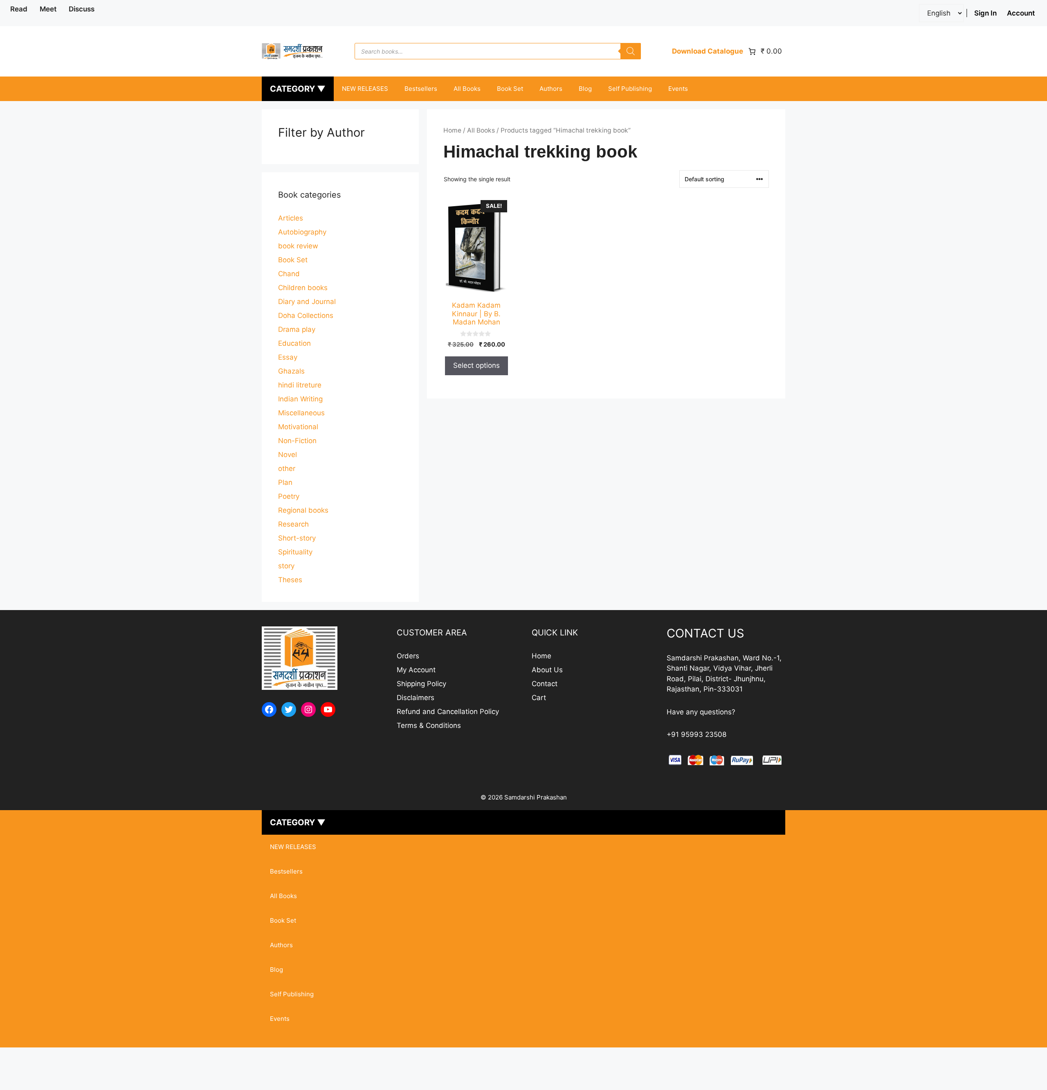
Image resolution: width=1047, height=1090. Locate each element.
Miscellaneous (301, 413)
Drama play (296, 329)
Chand (289, 274)
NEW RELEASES (365, 88)
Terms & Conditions (429, 725)
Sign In (985, 13)
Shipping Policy (421, 684)
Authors (550, 88)
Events (678, 88)
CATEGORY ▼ (298, 89)
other (286, 468)
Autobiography (302, 232)
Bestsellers (420, 88)
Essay (287, 357)
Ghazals (291, 371)
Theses (290, 580)
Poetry (288, 496)
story (286, 566)
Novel (287, 454)
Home (452, 130)
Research (293, 524)
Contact (544, 684)
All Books (467, 88)
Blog (585, 88)
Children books (303, 288)
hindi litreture (299, 385)
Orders (408, 656)
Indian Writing (300, 399)
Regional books (303, 510)
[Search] (630, 51)
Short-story (297, 538)
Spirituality (295, 552)
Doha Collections (305, 315)
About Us (547, 670)
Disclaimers (415, 698)
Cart (539, 698)
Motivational (298, 427)
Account (1021, 13)
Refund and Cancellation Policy (448, 711)
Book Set (510, 88)
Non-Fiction (297, 441)
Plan (285, 482)
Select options (476, 365)
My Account (416, 670)
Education (294, 343)
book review (298, 246)
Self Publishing (630, 88)
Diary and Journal (307, 301)
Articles (290, 218)
